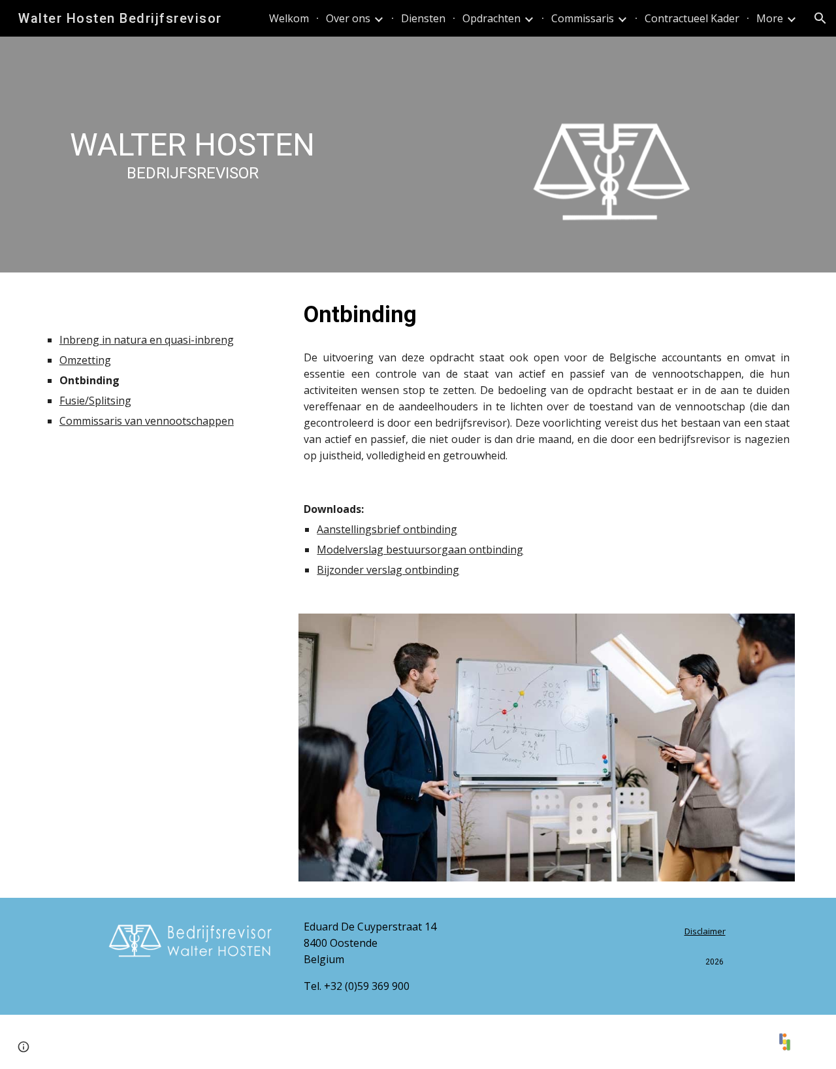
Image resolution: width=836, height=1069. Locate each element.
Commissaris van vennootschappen (146, 421)
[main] (192, 143)
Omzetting (85, 360)
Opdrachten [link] (491, 18)
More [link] (769, 18)
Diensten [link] (423, 18)
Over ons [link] (348, 18)
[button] (820, 18)
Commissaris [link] (582, 18)
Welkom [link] (289, 18)
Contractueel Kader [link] (692, 18)
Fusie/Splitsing (95, 400)
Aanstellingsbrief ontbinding (387, 529)
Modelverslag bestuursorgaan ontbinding (420, 549)
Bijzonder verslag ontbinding (388, 570)
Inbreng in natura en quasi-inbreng (146, 340)
